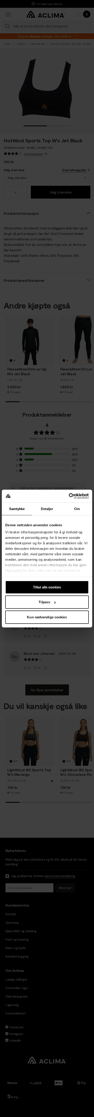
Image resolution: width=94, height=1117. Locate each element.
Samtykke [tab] (17, 509)
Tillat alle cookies (47, 587)
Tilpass (44, 602)
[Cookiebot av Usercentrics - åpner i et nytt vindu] (69, 496)
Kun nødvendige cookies (47, 617)
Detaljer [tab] (47, 509)
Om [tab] (77, 509)
